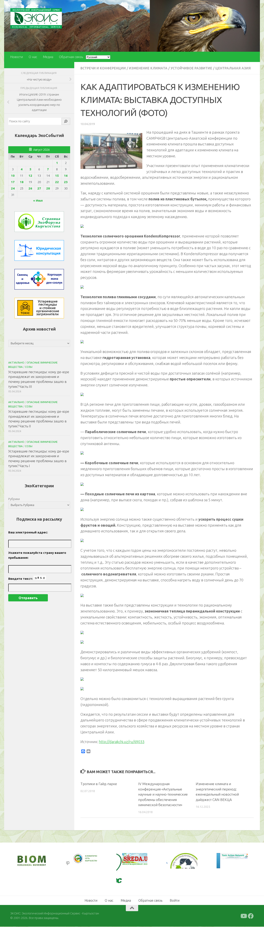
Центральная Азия (233, 68)
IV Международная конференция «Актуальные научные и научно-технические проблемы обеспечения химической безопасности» (163, 794)
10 (13, 175)
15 (57, 175)
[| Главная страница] (36, 18)
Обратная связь (71, 57)
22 (57, 182)
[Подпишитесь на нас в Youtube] (243, 916)
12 (30, 175)
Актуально (16, 362)
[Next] (88, 861)
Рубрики (14, 499)
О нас (33, 57)
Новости (16, 57)
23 (66, 182)
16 (66, 175)
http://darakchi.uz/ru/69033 (121, 742)
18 (22, 182)
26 (30, 188)
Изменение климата (148, 68)
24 (13, 188)
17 (13, 182)
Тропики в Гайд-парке (98, 784)
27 (39, 188)
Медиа (48, 57)
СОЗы (28, 366)
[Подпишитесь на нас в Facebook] (251, 916)
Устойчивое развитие (191, 68)
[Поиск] (65, 121)
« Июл (38, 200)
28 (48, 188)
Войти (174, 900)
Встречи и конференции (103, 68)
